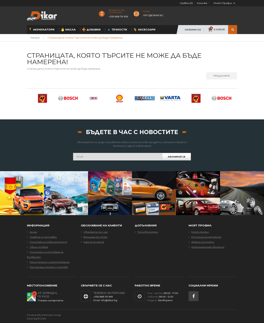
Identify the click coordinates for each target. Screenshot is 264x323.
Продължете (221, 75)
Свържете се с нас (96, 232)
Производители (147, 232)
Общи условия (39, 247)
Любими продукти (202, 242)
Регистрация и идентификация (50, 262)
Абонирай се (176, 156)
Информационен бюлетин (207, 247)
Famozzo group (51, 315)
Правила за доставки (43, 237)
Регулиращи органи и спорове (49, 267)
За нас (33, 232)
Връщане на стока (95, 237)
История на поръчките (206, 237)
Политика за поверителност (48, 242)
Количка (202, 3)
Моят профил (200, 232)
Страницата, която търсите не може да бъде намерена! (85, 37)
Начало (35, 37)
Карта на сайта (94, 242)
